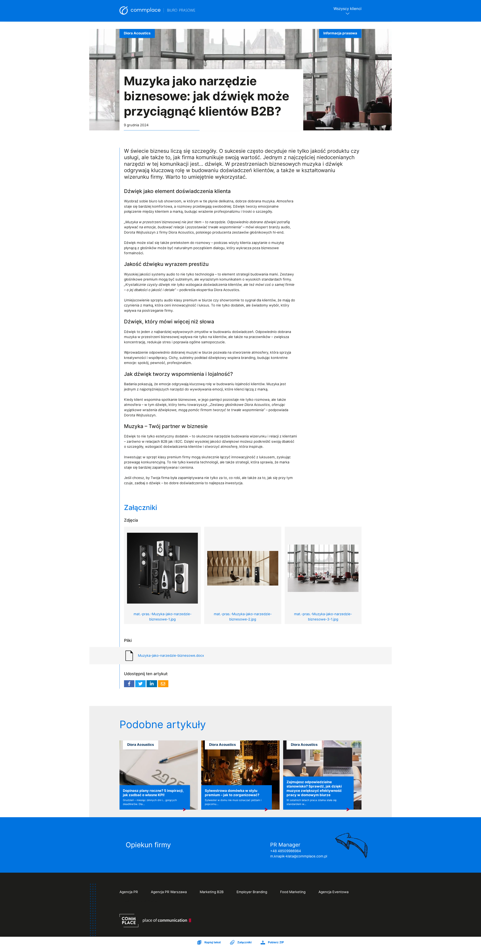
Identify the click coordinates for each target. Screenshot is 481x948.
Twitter (140, 683)
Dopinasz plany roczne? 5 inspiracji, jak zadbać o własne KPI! (153, 793)
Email (163, 683)
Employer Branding (252, 892)
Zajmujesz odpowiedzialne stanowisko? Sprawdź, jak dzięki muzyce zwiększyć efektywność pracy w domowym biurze (314, 788)
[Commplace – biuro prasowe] (157, 11)
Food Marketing (293, 892)
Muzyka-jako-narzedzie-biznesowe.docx (171, 655)
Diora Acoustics (137, 33)
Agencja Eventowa (333, 892)
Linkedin (152, 683)
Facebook (129, 683)
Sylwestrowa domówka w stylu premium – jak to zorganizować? (232, 793)
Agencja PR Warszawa (169, 892)
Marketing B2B (212, 892)
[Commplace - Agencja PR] (155, 920)
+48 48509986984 (285, 851)
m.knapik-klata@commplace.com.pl (298, 856)
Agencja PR (128, 892)
